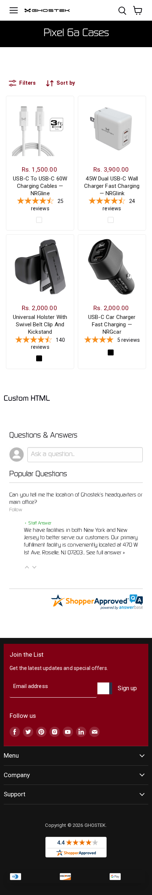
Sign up (127, 688)
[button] (27, 567)
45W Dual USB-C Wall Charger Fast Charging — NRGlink (111, 185)
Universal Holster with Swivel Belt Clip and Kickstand (40, 324)
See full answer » (105, 552)
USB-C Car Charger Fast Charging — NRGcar (112, 324)
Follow (15, 510)
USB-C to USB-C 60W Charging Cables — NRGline (40, 185)
